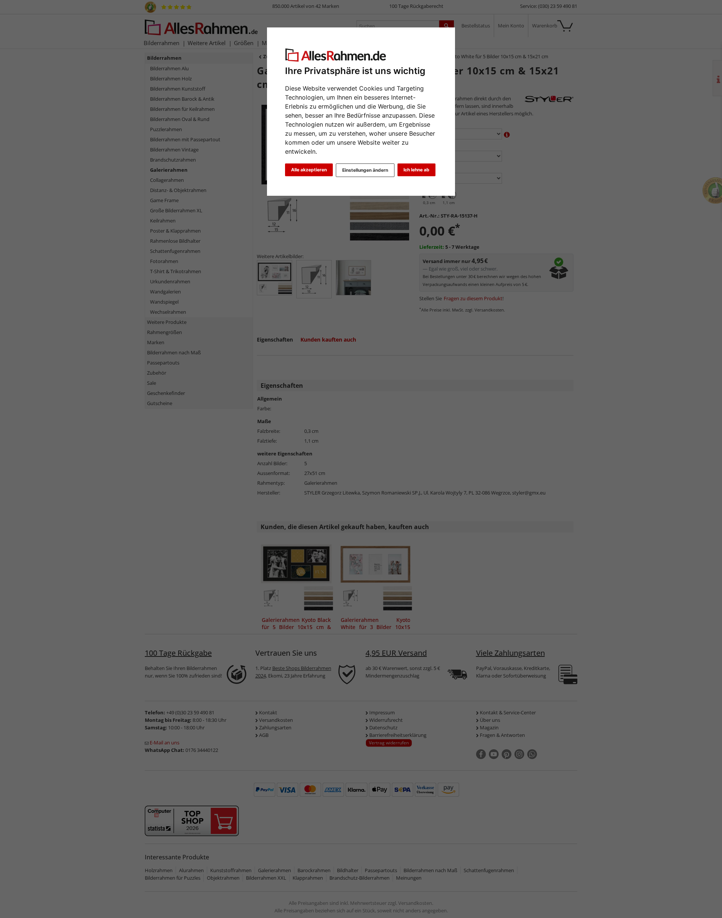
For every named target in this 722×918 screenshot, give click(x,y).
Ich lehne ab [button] (416, 169)
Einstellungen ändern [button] (365, 170)
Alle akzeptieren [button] (309, 169)
